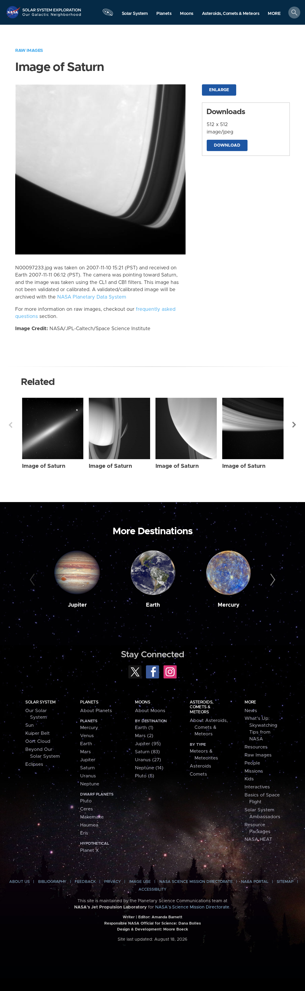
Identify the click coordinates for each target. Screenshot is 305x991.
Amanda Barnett (167, 917)
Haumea (89, 825)
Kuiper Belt (37, 733)
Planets (89, 702)
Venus (87, 736)
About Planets (96, 711)
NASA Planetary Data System (91, 297)
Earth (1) (144, 728)
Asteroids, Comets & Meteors (201, 707)
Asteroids (200, 766)
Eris (84, 833)
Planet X (89, 850)
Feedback (85, 882)
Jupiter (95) (148, 744)
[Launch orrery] (108, 14)
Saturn (87, 768)
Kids (249, 779)
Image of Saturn (43, 466)
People (252, 763)
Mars (85, 752)
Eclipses (34, 764)
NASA (13, 12)
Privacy (112, 882)
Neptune (89, 784)
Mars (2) (144, 736)
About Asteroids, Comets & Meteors (209, 727)
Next (294, 424)
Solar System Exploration (52, 8)
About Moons (150, 711)
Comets (198, 774)
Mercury (228, 605)
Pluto (86, 801)
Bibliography (52, 882)
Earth (153, 605)
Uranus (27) (148, 760)
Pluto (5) (144, 776)
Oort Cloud (37, 741)
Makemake (92, 817)
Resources (256, 747)
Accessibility (152, 889)
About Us (19, 882)
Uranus (88, 776)
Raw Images (29, 50)
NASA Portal (254, 882)
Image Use (140, 882)
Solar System (40, 702)
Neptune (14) (149, 768)
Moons (142, 702)
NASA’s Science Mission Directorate (192, 907)
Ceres (86, 809)
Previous (10, 424)
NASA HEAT (258, 839)
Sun (29, 725)
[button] (274, 14)
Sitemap (285, 882)
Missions (254, 771)
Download (227, 145)
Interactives (257, 787)
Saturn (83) (147, 752)
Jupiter (77, 605)
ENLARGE (219, 90)
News (251, 711)
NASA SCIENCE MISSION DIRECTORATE (196, 882)
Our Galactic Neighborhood (52, 16)
